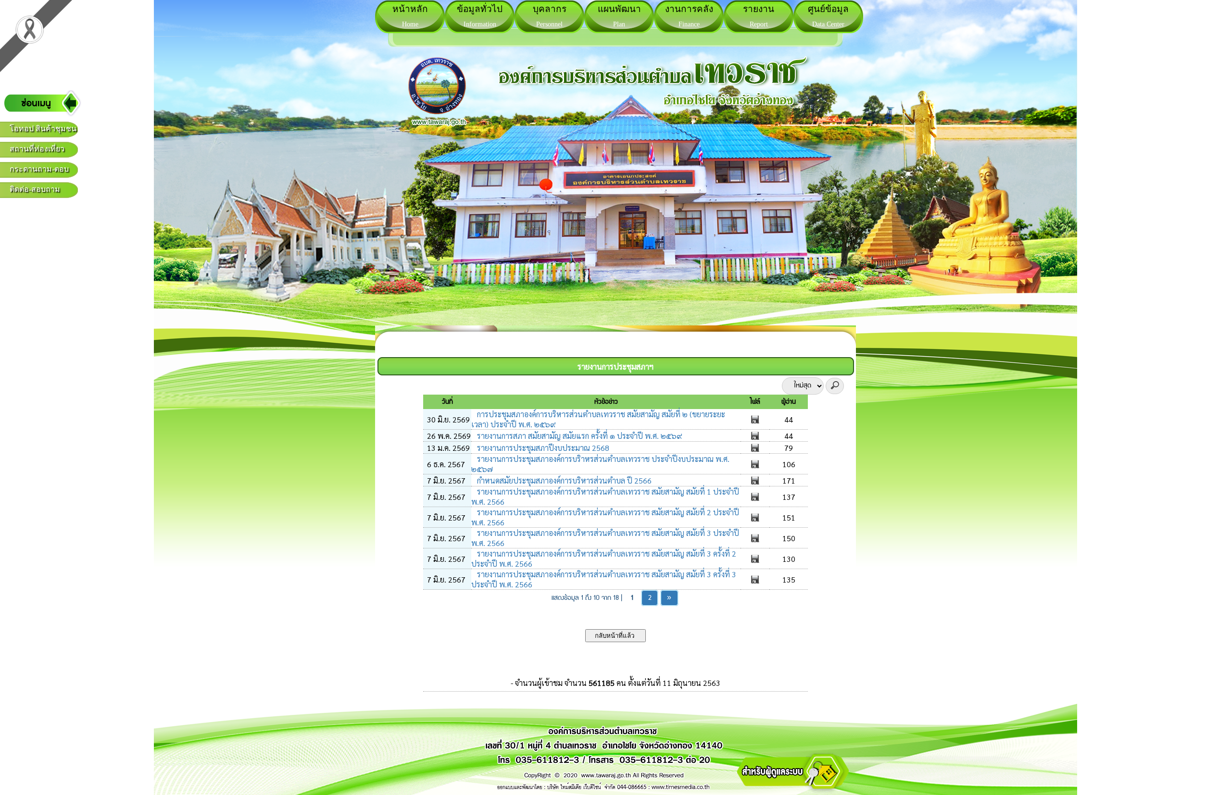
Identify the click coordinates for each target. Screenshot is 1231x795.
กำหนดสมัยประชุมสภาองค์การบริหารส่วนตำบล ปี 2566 (563, 480)
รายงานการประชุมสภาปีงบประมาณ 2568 (542, 448)
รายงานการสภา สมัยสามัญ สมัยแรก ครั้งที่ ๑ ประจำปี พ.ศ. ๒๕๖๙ (578, 436)
